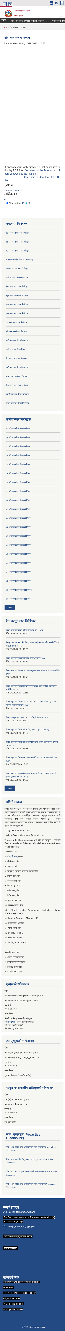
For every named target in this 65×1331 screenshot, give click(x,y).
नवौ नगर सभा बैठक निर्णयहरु (16, 331)
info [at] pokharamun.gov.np (21, 1212)
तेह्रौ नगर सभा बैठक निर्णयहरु (17, 295)
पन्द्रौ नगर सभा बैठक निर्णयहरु (17, 268)
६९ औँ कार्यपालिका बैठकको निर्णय (18, 437)
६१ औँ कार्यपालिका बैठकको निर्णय (18, 509)
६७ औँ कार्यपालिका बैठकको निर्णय (18, 455)
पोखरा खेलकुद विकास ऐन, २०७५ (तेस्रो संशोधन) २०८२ (27, 717)
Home (4, 27)
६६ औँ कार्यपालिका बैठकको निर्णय (18, 464)
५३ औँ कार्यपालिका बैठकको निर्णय (18, 581)
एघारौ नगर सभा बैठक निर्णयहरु (17, 313)
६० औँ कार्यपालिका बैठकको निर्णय (18, 518)
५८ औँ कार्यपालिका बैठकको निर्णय (18, 536)
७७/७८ (7, 199)
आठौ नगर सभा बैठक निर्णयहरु (17, 340)
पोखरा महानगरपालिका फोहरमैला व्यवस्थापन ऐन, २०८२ (26, 658)
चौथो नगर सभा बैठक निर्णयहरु (17, 376)
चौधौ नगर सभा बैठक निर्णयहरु (17, 277)
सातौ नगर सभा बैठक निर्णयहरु (17, 349)
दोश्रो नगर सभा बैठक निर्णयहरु (17, 394)
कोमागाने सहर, (12, 856)
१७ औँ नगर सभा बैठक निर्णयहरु (17, 242)
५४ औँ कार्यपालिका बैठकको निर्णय (18, 563)
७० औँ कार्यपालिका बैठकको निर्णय (18, 428)
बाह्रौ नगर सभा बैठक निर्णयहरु (17, 304)
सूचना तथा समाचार (12, 190)
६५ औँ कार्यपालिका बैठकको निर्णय (18, 473)
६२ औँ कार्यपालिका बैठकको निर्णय (18, 500)
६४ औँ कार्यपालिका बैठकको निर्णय (18, 482)
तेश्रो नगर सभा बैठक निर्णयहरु (17, 385)
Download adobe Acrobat (38, 170)
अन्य (10, 607)
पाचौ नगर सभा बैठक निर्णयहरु (17, 367)
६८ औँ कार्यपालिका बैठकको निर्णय (18, 446)
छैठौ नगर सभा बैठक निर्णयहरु (16, 358)
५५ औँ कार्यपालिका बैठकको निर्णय (18, 572)
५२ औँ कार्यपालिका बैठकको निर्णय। (19, 590)
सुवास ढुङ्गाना (10, 1022)
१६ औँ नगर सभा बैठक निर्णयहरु (17, 250)
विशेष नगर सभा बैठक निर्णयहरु (17, 286)
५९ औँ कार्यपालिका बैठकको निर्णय (18, 527)
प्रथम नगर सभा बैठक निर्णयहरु (17, 403)
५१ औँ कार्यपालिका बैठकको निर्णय (18, 599)
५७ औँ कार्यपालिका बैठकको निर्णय (18, 545)
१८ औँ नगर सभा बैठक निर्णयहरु (17, 233)
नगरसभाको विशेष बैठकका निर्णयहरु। (19, 259)
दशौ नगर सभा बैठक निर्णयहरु (16, 322)
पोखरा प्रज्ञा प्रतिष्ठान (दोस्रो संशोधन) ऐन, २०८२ (24, 630)
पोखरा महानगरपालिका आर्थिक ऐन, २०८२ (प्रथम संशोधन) (27, 729)
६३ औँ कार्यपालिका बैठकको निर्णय (18, 491)
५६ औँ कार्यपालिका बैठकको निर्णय (18, 554)
